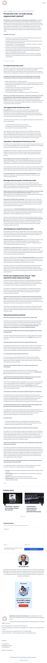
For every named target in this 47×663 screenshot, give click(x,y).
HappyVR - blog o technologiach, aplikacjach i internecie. (25, 657)
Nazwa (5, 544)
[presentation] (12, 498)
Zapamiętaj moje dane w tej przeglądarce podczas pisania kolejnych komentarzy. (13, 548)
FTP (30, 92)
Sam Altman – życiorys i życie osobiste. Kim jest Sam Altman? (12, 508)
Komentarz (6, 529)
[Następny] (42, 504)
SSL (5, 483)
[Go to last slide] (5, 504)
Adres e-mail (27, 544)
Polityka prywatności (23, 660)
